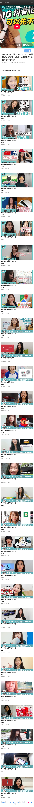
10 (31, 802)
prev (3, 802)
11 (14, 804)
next (19, 804)
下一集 (27, 50)
